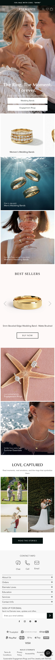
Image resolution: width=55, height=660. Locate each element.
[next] (49, 304)
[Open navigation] (3, 9)
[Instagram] (25, 621)
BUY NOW (27, 335)
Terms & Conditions (7, 653)
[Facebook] (19, 621)
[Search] (43, 9)
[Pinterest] (30, 621)
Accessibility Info (41, 653)
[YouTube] (36, 621)
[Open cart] (51, 9)
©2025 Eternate (27, 650)
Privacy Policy (19, 653)
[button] (48, 653)
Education (7, 592)
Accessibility (30, 653)
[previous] (6, 304)
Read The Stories (27, 541)
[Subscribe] (50, 616)
